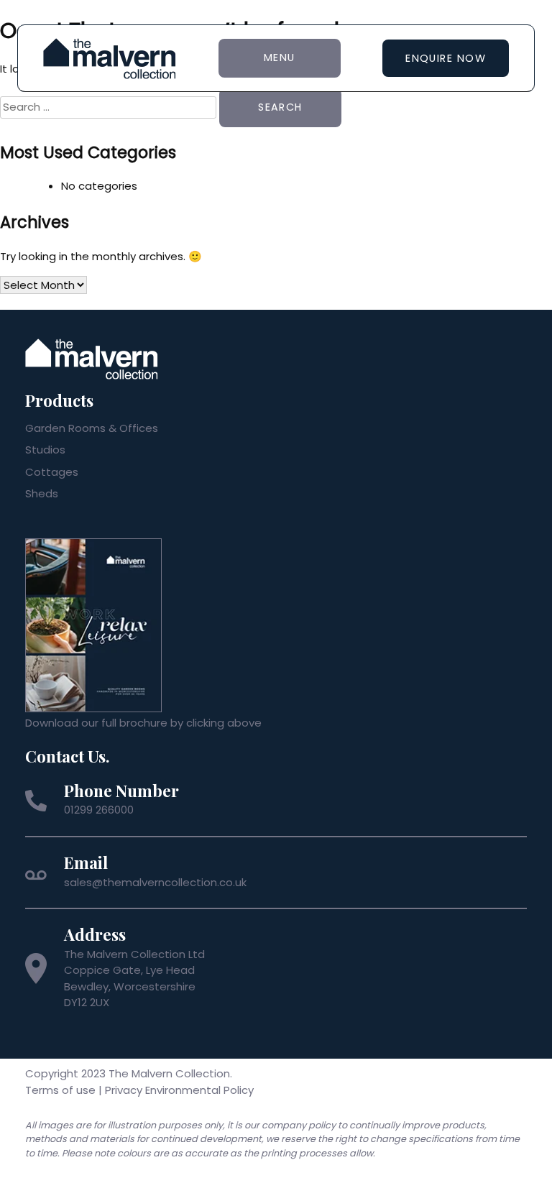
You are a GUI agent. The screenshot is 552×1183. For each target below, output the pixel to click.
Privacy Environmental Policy (179, 1089)
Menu (279, 57)
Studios (45, 449)
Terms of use (60, 1089)
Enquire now (445, 58)
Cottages (51, 471)
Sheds (41, 493)
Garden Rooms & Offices (91, 428)
